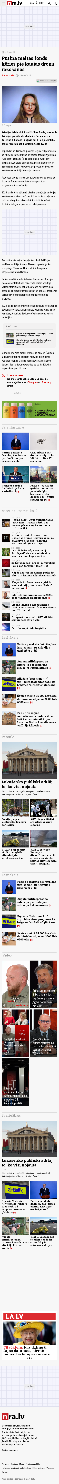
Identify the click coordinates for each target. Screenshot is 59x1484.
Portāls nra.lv (8, 75)
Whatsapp (46, 382)
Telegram (33, 382)
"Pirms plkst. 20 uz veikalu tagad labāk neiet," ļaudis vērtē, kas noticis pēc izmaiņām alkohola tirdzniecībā (32, 524)
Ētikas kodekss (38, 1468)
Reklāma (14, 1464)
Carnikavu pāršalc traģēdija (28, 628)
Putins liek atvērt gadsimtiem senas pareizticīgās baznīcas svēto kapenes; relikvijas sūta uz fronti (42, 492)
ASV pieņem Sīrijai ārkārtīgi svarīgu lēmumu (42, 822)
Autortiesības (25, 1468)
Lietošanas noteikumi (10, 1468)
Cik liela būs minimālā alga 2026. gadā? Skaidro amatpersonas (32, 596)
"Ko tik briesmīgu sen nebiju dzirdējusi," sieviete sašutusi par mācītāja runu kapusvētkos (31, 553)
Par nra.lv (5, 1464)
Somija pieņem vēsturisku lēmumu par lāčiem (14, 822)
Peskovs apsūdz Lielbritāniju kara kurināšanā (13, 488)
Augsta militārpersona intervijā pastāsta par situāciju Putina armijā (34, 335)
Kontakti (5, 1472)
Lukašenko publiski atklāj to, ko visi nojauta (27, 784)
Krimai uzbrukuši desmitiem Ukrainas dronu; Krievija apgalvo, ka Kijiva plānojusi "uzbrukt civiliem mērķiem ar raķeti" (32, 539)
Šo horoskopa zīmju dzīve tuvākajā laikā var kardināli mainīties (33, 564)
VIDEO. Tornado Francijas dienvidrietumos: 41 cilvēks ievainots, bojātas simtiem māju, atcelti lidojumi (43, 856)
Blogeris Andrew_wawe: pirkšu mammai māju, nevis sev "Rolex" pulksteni (31, 585)
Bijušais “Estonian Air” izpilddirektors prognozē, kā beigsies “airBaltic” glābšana (33, 342)
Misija (21, 1464)
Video (7, 955)
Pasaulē (11, 52)
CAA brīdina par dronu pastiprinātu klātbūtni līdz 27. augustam (42, 457)
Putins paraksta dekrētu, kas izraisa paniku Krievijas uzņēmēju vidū (14, 457)
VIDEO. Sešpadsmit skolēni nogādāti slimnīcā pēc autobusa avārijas (13, 854)
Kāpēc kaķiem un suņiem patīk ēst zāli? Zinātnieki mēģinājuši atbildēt (33, 574)
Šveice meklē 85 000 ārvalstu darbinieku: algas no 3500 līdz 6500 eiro (37, 699)
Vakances (51, 1468)
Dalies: (17, 392)
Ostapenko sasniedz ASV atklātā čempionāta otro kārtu (32, 618)
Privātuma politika (33, 1464)
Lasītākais (10, 637)
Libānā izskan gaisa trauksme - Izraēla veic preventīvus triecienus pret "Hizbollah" (33, 607)
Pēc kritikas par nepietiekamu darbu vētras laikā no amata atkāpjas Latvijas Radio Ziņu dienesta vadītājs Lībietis (36, 719)
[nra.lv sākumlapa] (14, 3)
